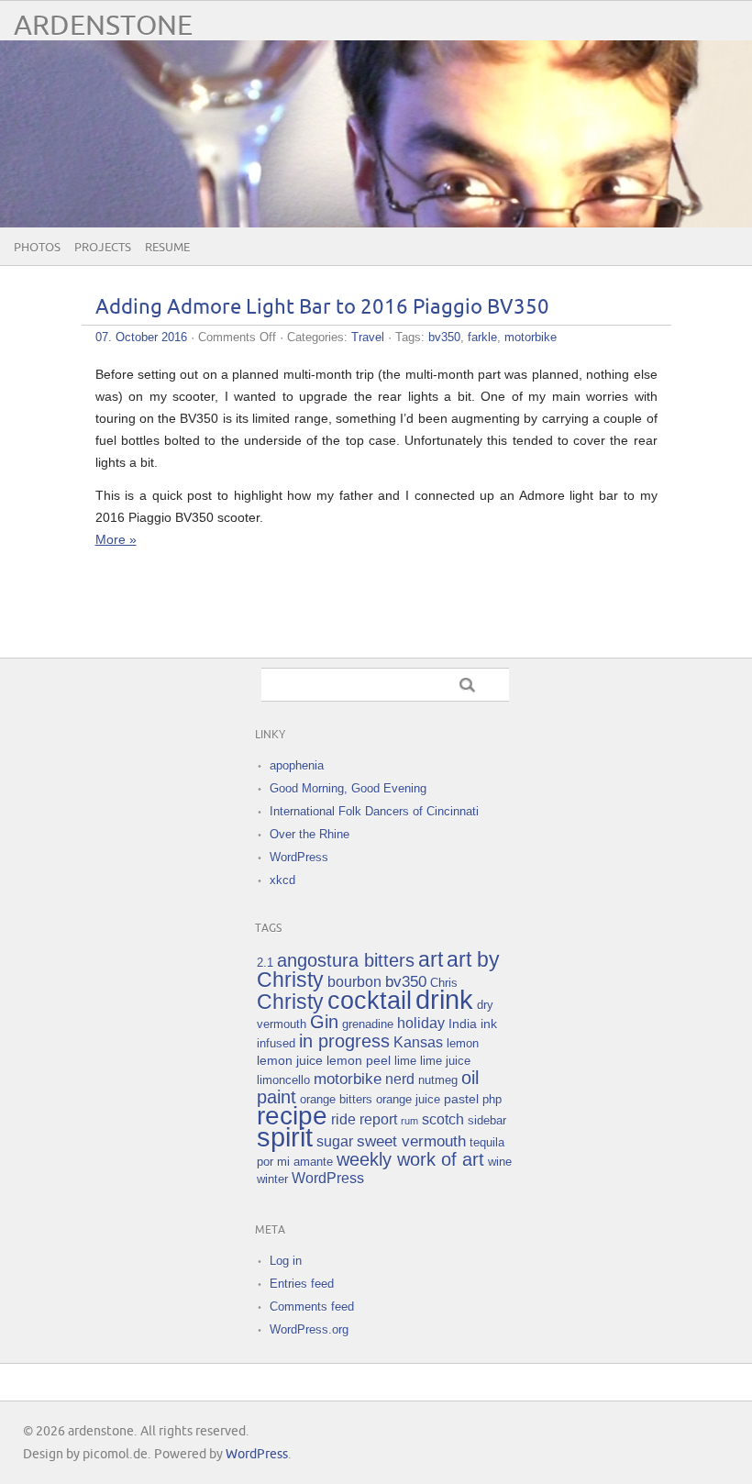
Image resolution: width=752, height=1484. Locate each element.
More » (116, 539)
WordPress (299, 857)
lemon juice (290, 1060)
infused (276, 1043)
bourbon (354, 982)
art (430, 959)
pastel (461, 1098)
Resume (167, 247)
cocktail (369, 1000)
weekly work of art (410, 1159)
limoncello (283, 1080)
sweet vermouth (411, 1141)
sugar (334, 1141)
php (492, 1099)
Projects (102, 247)
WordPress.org (309, 1329)
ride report (364, 1119)
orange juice (408, 1099)
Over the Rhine (309, 834)
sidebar (487, 1120)
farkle (482, 337)
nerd (400, 1079)
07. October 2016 (141, 337)
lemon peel (358, 1060)
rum (409, 1120)
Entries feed (302, 1283)
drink (444, 999)
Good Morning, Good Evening (348, 788)
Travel (367, 337)
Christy (290, 1001)
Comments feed (312, 1306)
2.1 (265, 962)
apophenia (297, 765)
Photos (37, 247)
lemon (463, 1043)
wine (500, 1161)
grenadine (367, 1024)
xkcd (282, 880)
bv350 (444, 337)
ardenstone (103, 26)
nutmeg (438, 1080)
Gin (324, 1022)
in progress (344, 1041)
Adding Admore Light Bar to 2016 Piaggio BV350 (322, 307)
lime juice (445, 1061)
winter (272, 1179)
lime (405, 1061)
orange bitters (336, 1099)
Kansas (418, 1042)
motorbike (530, 337)
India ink (472, 1023)
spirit (285, 1137)
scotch (443, 1119)
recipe (292, 1116)
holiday (421, 1023)
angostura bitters (346, 960)
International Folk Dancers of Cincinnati (374, 811)
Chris (444, 983)
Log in (286, 1261)
